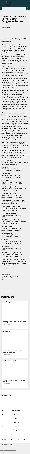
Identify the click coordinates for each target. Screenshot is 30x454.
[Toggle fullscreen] (10, 451)
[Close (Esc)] (2, 451)
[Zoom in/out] (14, 451)
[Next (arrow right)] (6, 453)
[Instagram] (15, 4)
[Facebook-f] (17, 4)
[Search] (27, 8)
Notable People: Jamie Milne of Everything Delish (13, 351)
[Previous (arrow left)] (2, 453)
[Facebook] (11, 403)
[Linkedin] (19, 4)
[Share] (6, 451)
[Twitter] (21, 4)
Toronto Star (7, 67)
